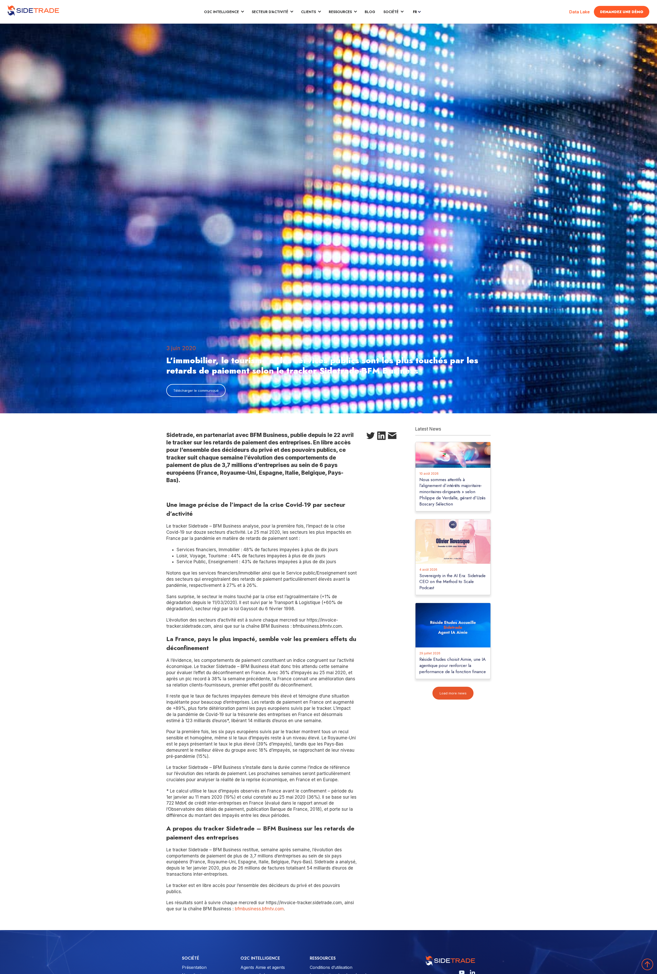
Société (391, 11)
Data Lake (579, 11)
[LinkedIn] (381, 436)
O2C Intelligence (221, 11)
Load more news (453, 693)
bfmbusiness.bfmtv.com (259, 908)
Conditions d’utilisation (331, 967)
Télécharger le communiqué (196, 390)
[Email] (392, 436)
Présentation (194, 967)
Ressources (340, 11)
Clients (308, 11)
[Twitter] (370, 436)
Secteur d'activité (270, 11)
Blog (370, 11)
